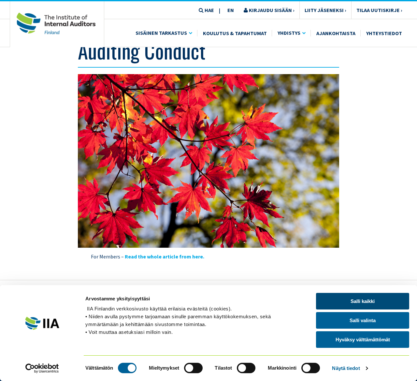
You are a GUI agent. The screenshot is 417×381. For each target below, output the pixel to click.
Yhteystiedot (384, 33)
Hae (209, 10)
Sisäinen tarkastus (161, 33)
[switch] (193, 368)
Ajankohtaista (335, 33)
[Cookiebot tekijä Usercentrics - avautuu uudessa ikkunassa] (42, 368)
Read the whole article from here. (164, 256)
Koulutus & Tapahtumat (235, 33)
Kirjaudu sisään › (271, 10)
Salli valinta (363, 320)
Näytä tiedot (346, 368)
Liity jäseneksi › (325, 10)
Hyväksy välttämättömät (363, 339)
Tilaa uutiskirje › (379, 10)
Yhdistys (289, 33)
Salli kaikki (363, 301)
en (230, 10)
